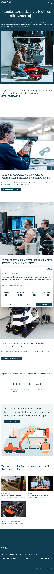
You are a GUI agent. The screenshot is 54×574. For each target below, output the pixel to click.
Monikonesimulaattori (10, 554)
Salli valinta (27, 304)
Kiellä (10, 304)
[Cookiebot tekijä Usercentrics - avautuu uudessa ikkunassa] (46, 269)
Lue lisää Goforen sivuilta (12, 421)
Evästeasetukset (37, 568)
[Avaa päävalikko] (47, 2)
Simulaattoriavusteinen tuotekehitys (11, 189)
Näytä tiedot (47, 300)
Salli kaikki (44, 304)
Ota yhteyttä (45, 558)
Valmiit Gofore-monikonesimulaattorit (11, 358)
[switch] (20, 295)
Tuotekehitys (30, 554)
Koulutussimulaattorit (10, 558)
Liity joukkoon (30, 558)
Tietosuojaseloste (49, 568)
